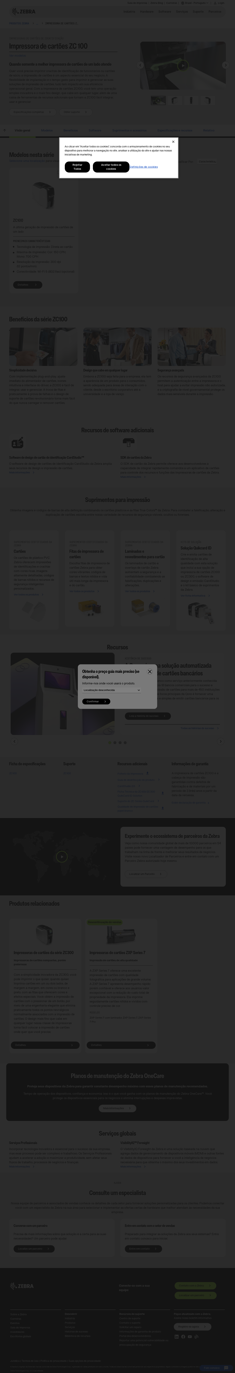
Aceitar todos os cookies (111, 167)
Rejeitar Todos (77, 167)
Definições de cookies (144, 167)
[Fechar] (173, 142)
